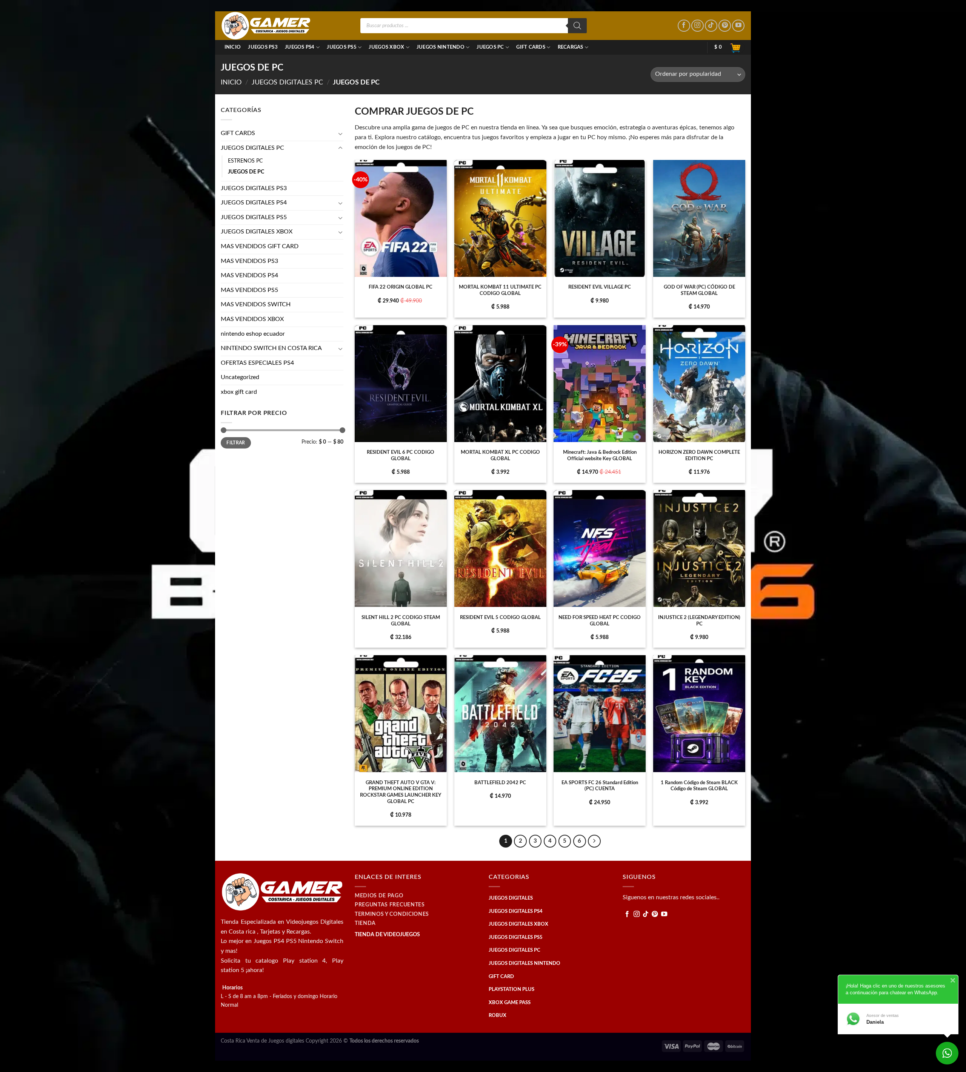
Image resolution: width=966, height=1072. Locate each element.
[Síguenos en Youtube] (738, 26)
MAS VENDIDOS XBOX (252, 319)
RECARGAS (570, 47)
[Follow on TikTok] (711, 26)
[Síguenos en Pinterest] (724, 26)
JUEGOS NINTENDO (441, 47)
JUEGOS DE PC (246, 172)
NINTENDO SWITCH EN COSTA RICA (271, 348)
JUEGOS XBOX (386, 47)
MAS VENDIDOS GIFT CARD (259, 246)
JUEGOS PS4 (300, 47)
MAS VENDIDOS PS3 (249, 261)
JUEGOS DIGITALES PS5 (254, 217)
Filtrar (235, 443)
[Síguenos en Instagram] (697, 26)
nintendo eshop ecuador (253, 334)
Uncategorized (240, 377)
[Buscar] (577, 25)
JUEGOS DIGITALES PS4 (254, 203)
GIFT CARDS (530, 47)
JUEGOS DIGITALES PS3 (254, 188)
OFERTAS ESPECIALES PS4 (257, 363)
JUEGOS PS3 (263, 47)
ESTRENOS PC (245, 161)
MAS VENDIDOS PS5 (249, 290)
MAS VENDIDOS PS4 (249, 275)
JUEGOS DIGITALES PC (287, 82)
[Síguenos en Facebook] (684, 26)
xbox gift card (239, 392)
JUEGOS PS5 (342, 47)
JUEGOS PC (490, 47)
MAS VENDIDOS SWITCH (256, 304)
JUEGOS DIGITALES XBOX (256, 232)
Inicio (233, 47)
